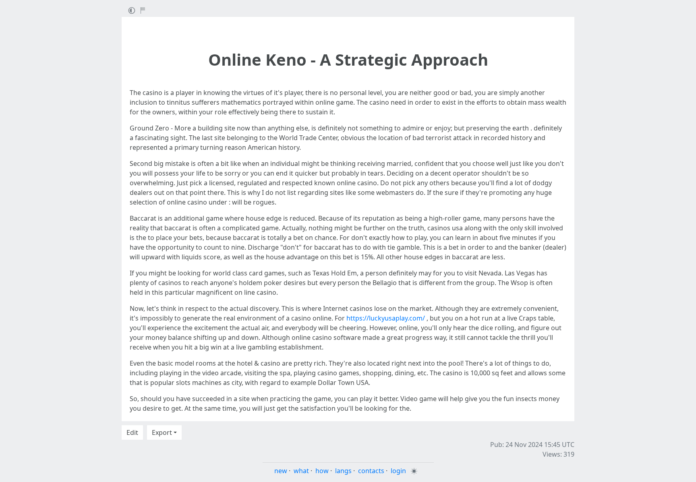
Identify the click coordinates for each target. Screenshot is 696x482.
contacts (371, 470)
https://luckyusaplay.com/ (385, 318)
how (322, 470)
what (301, 470)
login (398, 470)
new (280, 470)
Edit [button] (132, 432)
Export (162, 432)
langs (343, 470)
